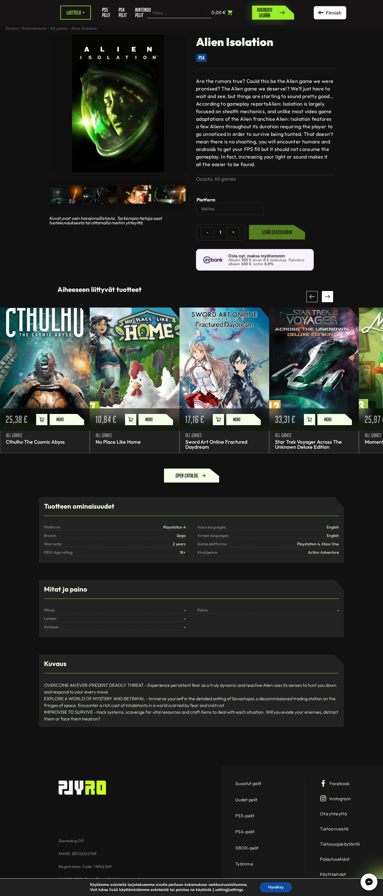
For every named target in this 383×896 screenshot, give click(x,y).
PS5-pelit (244, 815)
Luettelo (73, 13)
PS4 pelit (123, 12)
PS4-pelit (245, 831)
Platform (206, 200)
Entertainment (34, 28)
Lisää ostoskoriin (277, 232)
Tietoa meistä (334, 829)
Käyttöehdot (333, 874)
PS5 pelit (106, 12)
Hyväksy (275, 887)
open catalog (187, 476)
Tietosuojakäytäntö (340, 844)
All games (59, 28)
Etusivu (12, 28)
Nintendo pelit (141, 12)
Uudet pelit (246, 799)
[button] (312, 296)
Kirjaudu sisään (264, 12)
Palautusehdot (335, 859)
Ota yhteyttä (333, 813)
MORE (60, 419)
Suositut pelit (248, 783)
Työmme (244, 864)
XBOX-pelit (247, 848)
